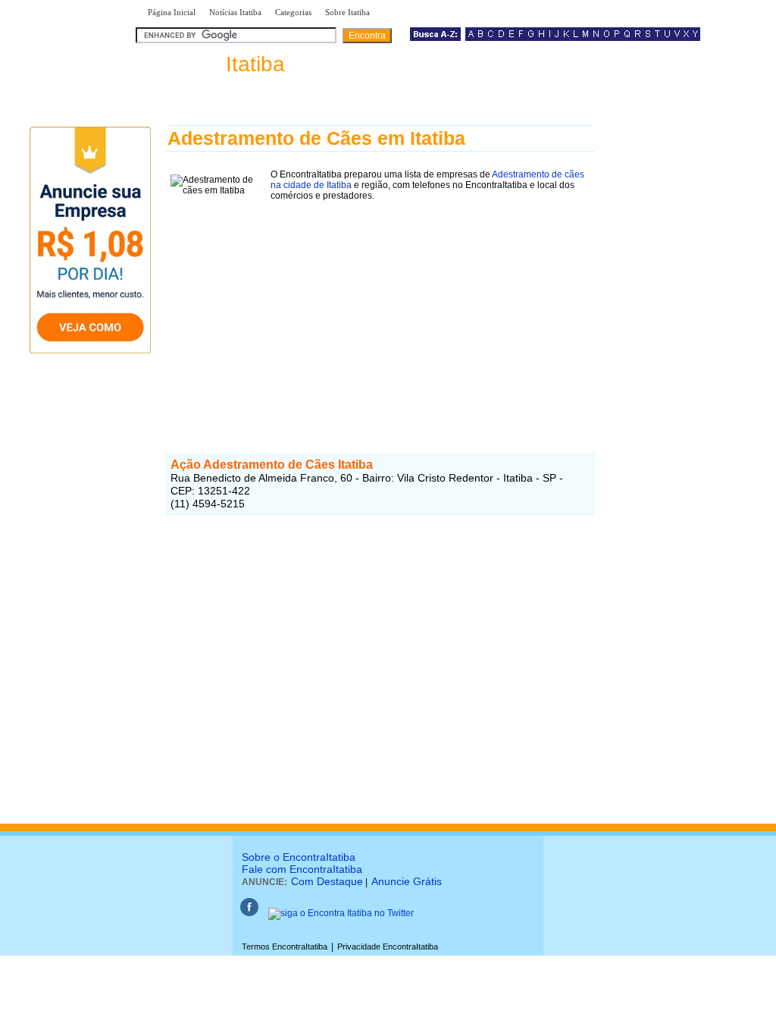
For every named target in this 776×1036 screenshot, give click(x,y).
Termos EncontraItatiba (284, 946)
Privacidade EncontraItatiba (387, 946)
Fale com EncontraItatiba (302, 869)
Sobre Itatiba (347, 12)
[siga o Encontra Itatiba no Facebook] (249, 913)
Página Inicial (172, 12)
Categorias (293, 12)
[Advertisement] (380, 312)
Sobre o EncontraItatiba (298, 857)
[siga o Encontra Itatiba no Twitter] (341, 913)
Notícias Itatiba (235, 12)
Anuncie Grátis (406, 881)
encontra (213, 64)
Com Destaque (327, 881)
